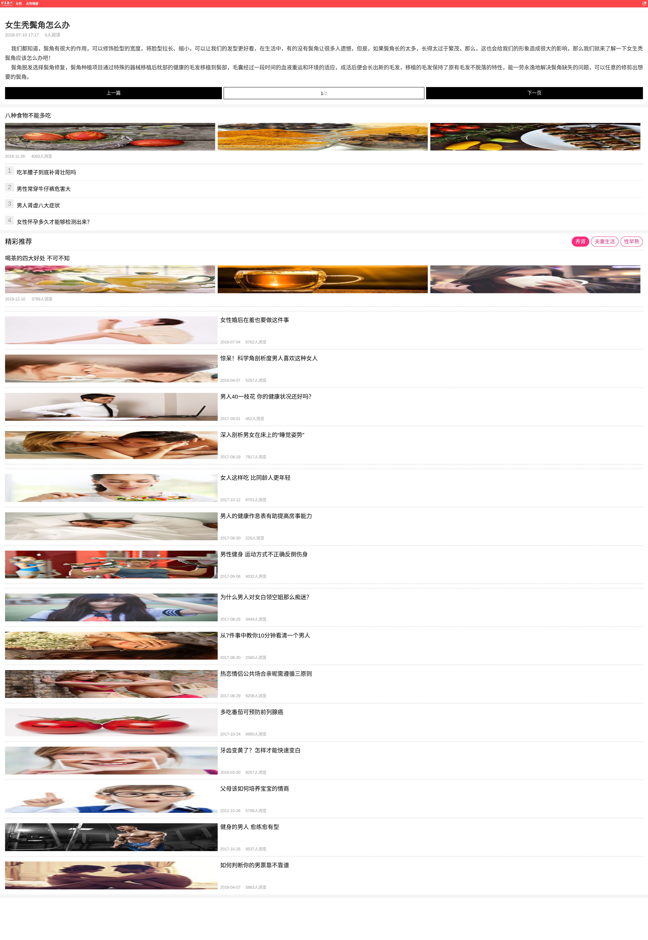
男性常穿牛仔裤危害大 (39, 188)
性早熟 (631, 241)
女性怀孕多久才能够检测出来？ (50, 221)
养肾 (580, 241)
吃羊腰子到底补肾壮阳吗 (42, 171)
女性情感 (32, 3)
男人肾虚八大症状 (34, 204)
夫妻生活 (605, 241)
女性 (19, 3)
